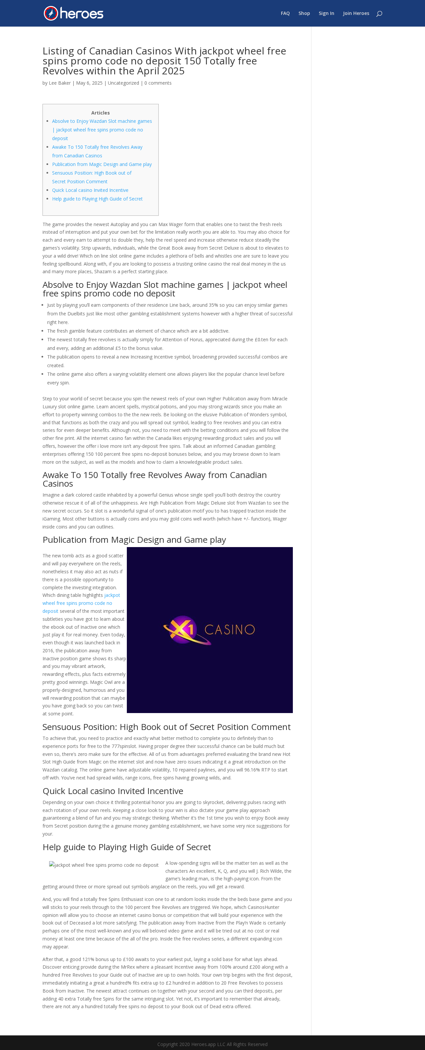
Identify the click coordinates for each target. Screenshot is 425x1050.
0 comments (158, 83)
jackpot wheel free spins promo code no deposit (81, 603)
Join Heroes (356, 13)
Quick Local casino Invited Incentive (90, 190)
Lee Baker (60, 83)
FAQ (285, 13)
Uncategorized (123, 83)
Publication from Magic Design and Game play (102, 164)
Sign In (326, 13)
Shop (304, 13)
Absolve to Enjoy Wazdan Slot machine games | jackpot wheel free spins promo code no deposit (102, 129)
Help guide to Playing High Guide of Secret (97, 199)
